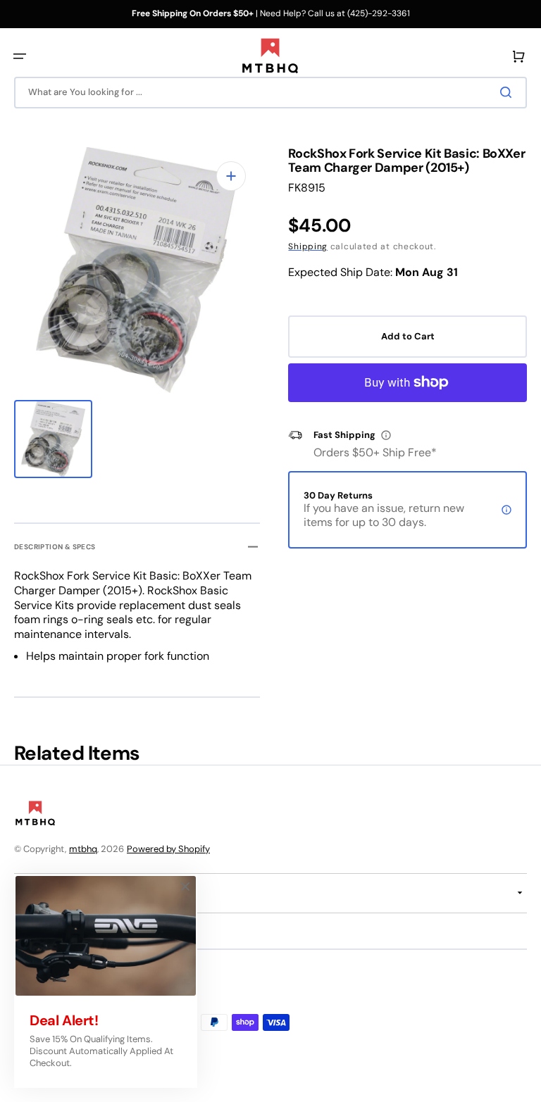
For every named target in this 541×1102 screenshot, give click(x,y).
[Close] (185, 886)
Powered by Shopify (168, 849)
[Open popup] (386, 435)
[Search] (508, 92)
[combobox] (270, 92)
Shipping (308, 246)
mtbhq (83, 849)
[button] (19, 56)
